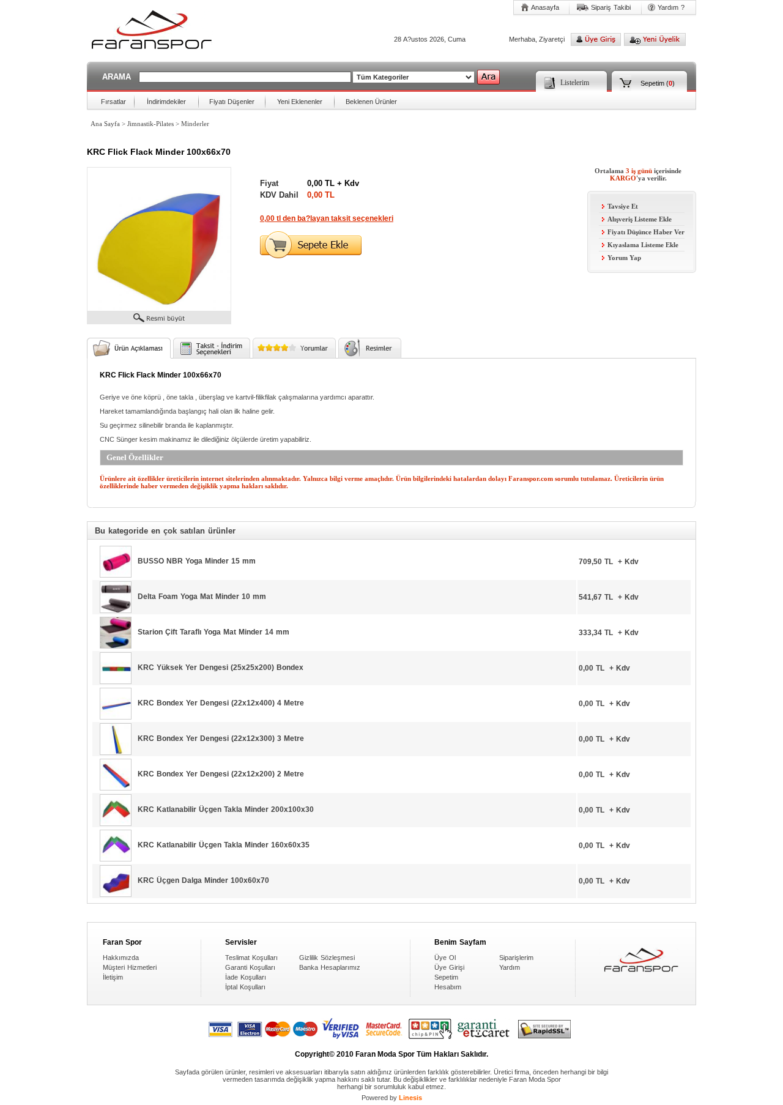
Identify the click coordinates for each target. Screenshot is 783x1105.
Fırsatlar (113, 101)
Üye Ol (445, 957)
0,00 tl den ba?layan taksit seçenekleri (326, 218)
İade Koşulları (245, 977)
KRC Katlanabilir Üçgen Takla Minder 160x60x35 (224, 845)
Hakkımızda (121, 957)
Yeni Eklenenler (299, 101)
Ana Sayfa (105, 123)
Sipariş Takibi (611, 7)
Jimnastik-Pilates (150, 123)
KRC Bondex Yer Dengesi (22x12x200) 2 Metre (221, 774)
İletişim (113, 977)
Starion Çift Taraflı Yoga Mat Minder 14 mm (213, 632)
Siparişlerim (516, 957)
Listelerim (574, 82)
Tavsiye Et (622, 206)
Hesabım (447, 987)
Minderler (195, 123)
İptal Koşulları (245, 987)
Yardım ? (671, 7)
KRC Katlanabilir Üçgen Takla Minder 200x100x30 (226, 809)
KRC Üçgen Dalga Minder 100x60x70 (203, 880)
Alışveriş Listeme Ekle (639, 219)
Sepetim (652, 83)
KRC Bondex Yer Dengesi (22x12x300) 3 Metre (221, 738)
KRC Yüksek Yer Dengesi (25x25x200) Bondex (220, 667)
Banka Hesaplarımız (329, 967)
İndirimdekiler (166, 101)
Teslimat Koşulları (251, 957)
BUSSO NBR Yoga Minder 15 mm (197, 561)
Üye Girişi (449, 967)
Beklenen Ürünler (371, 101)
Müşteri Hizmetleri (130, 967)
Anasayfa (545, 7)
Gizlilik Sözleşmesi (327, 957)
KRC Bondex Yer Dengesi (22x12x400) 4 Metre (221, 703)
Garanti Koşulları (250, 967)
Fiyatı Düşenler (231, 101)
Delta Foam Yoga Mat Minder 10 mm (202, 596)
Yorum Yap (624, 257)
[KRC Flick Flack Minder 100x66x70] (159, 308)
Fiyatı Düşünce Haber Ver (646, 232)
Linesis (410, 1097)
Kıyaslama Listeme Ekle (642, 244)
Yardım (509, 967)
